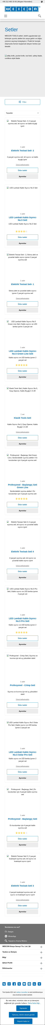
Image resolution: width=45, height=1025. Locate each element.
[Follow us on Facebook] (15, 984)
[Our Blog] (4, 984)
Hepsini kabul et (23, 1021)
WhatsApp (12, 936)
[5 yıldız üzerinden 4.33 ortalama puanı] (22, 231)
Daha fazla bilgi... (34, 1003)
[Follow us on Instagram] (9, 984)
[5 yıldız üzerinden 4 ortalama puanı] (22, 833)
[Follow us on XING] (39, 984)
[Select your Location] (42, 1)
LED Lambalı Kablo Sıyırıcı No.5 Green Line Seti (22, 352)
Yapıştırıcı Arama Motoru (17, 941)
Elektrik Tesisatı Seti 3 (22, 886)
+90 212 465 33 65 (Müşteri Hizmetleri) (17, 2)
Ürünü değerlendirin (22, 165)
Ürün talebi (22, 170)
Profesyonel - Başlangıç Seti (22, 819)
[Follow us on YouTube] (25, 984)
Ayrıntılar (22, 176)
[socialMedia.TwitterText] (20, 984)
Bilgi (4, 957)
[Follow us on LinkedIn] (35, 984)
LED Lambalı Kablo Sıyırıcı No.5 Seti (22, 218)
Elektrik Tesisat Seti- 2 (22, 150)
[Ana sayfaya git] (22, 9)
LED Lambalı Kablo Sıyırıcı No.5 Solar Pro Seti (22, 753)
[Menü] (5, 16)
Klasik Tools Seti (22, 418)
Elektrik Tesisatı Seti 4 (22, 551)
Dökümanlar (7, 968)
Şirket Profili (7, 963)
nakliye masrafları (22, 992)
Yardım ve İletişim (9, 952)
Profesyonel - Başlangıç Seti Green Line (22, 486)
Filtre (24, 102)
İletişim (10, 932)
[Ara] (40, 16)
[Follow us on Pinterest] (30, 984)
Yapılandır (23, 1008)
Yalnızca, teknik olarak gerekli (23, 1015)
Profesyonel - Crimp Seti (22, 685)
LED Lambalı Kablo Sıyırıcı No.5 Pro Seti (22, 619)
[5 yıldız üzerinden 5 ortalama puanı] (22, 365)
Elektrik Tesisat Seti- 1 (22, 284)
